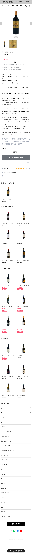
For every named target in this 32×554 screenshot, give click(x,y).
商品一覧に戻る (16, 524)
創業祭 (3, 511)
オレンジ (3, 427)
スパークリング (5, 417)
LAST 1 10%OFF (5, 445)
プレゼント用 (4, 460)
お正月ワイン (4, 469)
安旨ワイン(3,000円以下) (7, 431)
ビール (3, 483)
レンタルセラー (5, 502)
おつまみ (3, 478)
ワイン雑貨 (4, 497)
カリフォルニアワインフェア (7, 516)
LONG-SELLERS (5, 436)
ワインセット (4, 464)
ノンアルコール (5, 488)
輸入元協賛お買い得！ (6, 441)
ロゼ (2, 422)
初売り (3, 507)
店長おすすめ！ (5, 455)
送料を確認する (16, 67)
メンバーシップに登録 (7, 64)
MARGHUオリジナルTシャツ (8, 493)
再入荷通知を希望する (16, 157)
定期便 (3, 474)
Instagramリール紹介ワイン (8, 450)
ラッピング (5, 148)
